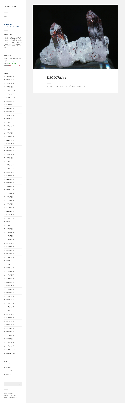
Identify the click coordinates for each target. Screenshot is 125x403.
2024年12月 (9, 94)
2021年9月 (9, 172)
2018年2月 (9, 296)
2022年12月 (9, 122)
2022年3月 (9, 150)
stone (7, 374)
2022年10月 (9, 129)
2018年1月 (9, 300)
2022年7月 (9, 140)
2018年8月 (9, 275)
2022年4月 (9, 147)
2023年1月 (9, 119)
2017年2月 (9, 339)
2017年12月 (9, 303)
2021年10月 (9, 168)
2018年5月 (9, 285)
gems (7, 367)
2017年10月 (9, 310)
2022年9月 (9, 133)
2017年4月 (9, 331)
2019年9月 (9, 229)
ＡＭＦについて (8, 16)
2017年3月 (9, 335)
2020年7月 (9, 197)
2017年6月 (9, 324)
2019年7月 (9, 236)
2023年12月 (9, 101)
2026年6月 (9, 76)
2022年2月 (9, 154)
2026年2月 (9, 83)
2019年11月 (9, 221)
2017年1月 (9, 342)
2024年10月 (9, 97)
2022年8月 (9, 136)
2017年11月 (9, 307)
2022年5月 (9, 143)
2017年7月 (9, 321)
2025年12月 (9, 90)
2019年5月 (9, 243)
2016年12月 (9, 346)
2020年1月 (9, 214)
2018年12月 (9, 261)
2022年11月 (9, 126)
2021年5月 (9, 179)
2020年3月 (9, 207)
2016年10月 (9, 353)
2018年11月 (9, 264)
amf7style (10, 7)
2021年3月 (9, 186)
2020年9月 (9, 193)
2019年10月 (9, 225)
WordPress (13, 395)
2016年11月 (9, 349)
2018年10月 (9, 268)
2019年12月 (9, 218)
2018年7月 (9, 278)
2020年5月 (9, 200)
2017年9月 (9, 314)
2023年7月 (9, 104)
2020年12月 (9, 190)
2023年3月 (9, 111)
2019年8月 (9, 232)
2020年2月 (9, 211)
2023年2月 (9, 115)
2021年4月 (9, 182)
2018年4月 (9, 289)
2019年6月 (9, 239)
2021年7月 (9, 175)
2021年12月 (9, 161)
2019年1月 (9, 257)
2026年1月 (9, 87)
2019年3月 (9, 250)
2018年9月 (9, 271)
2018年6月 (9, 282)
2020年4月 (9, 204)
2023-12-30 (63, 86)
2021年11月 (9, 165)
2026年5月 (9, 79)
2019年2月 (9, 253)
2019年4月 (9, 246)
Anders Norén (12, 397)
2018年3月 (9, 292)
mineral (8, 371)
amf (7, 363)
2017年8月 (9, 317)
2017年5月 (9, 328)
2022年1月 (9, 158)
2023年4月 (9, 108)
